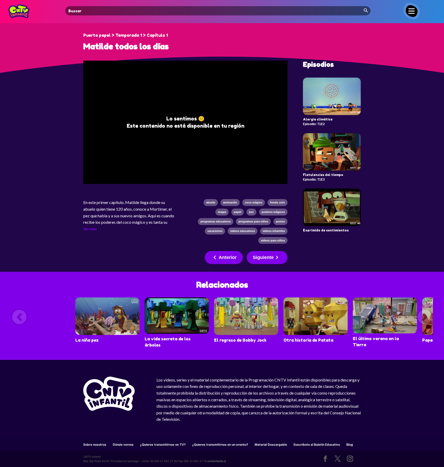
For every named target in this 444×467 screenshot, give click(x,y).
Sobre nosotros (94, 444)
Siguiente (263, 257)
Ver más (90, 229)
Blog (349, 444)
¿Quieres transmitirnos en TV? (163, 444)
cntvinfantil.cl (216, 461)
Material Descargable (271, 444)
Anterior (228, 257)
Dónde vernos (123, 444)
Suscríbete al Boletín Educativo (316, 444)
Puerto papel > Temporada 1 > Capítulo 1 (125, 35)
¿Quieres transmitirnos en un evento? (220, 444)
